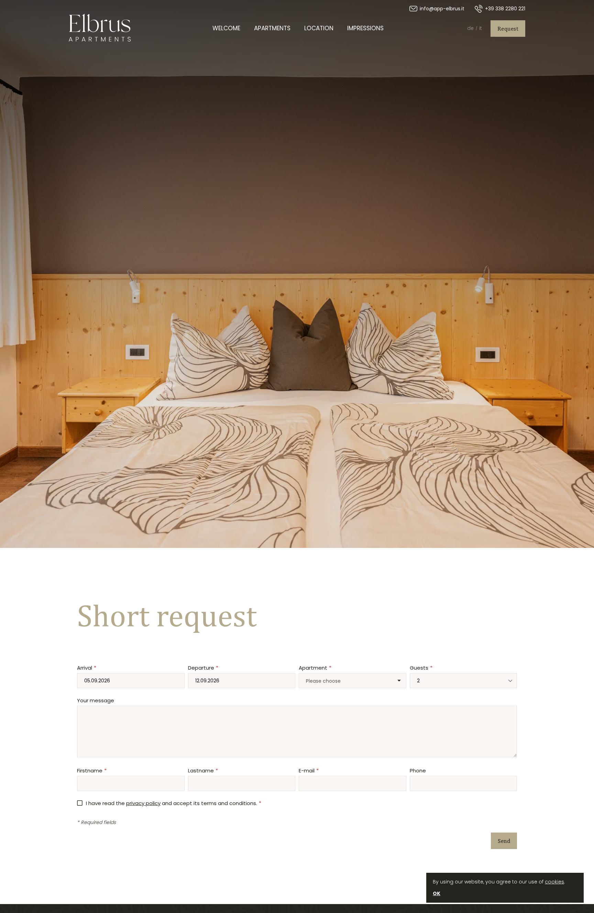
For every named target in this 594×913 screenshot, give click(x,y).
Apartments (272, 28)
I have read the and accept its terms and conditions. (171, 803)
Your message (95, 700)
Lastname (201, 771)
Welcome (226, 28)
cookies (554, 881)
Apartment (313, 668)
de (470, 28)
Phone (418, 771)
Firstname (89, 771)
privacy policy (143, 803)
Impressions (365, 28)
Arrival (84, 668)
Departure (201, 668)
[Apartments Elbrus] (100, 28)
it (480, 28)
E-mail (307, 771)
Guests (419, 668)
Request (508, 28)
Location (318, 28)
